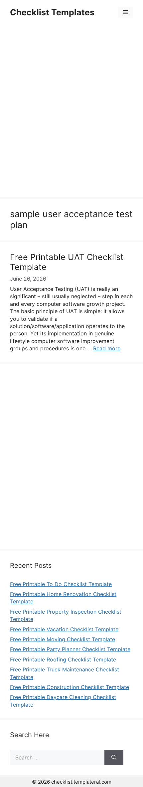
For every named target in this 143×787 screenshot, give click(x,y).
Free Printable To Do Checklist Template (61, 584)
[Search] (113, 757)
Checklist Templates (52, 12)
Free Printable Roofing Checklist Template (63, 659)
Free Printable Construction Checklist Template (69, 687)
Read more (106, 348)
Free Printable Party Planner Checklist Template (70, 649)
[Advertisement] (71, 112)
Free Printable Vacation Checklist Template (64, 629)
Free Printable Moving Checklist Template (62, 639)
